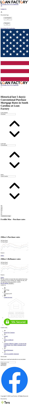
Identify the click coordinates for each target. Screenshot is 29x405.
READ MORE (4, 283)
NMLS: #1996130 (8, 340)
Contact (6, 336)
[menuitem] (8, 18)
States (2, 174)
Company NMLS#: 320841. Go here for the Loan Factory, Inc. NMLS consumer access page (15, 345)
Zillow (2, 255)
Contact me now (8, 297)
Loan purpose (4, 112)
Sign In (2, 28)
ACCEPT (11, 283)
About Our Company (9, 332)
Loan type (3, 143)
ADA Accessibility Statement (11, 354)
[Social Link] (14, 393)
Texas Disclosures (8, 350)
